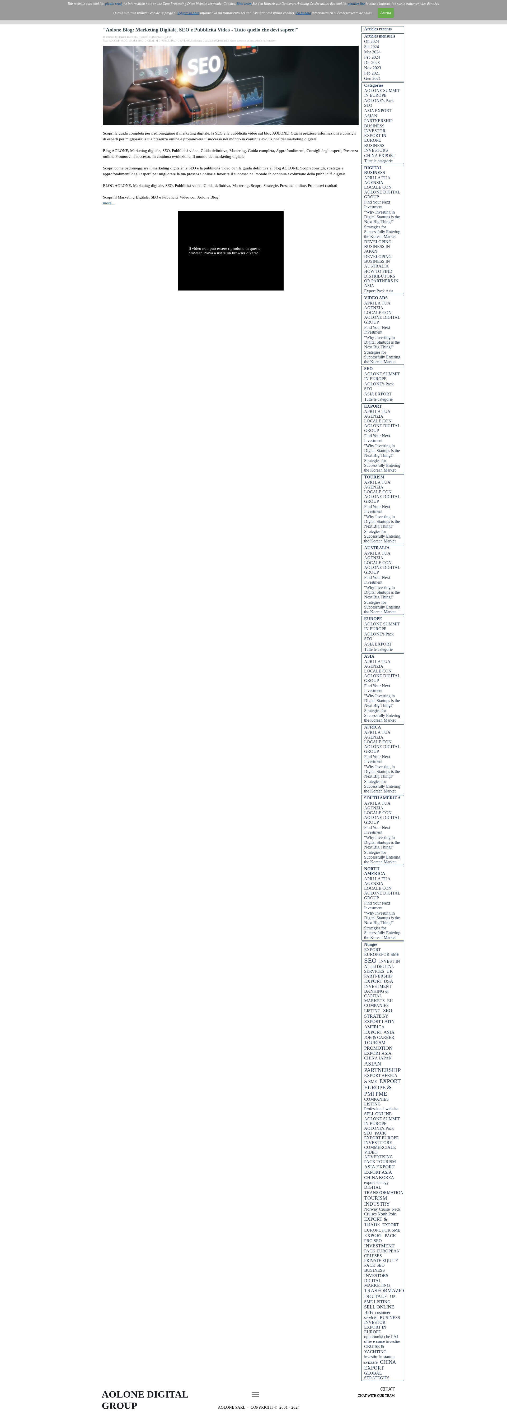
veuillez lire (356, 4)
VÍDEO (186, 40)
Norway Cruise (377, 1209)
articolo (258, 40)
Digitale (207, 40)
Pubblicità (223, 40)
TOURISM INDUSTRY (377, 1201)
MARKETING (136, 40)
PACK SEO (374, 1265)
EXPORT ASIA (379, 1032)
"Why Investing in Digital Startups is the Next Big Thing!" (382, 217)
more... (109, 203)
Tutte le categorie (378, 161)
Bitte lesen (244, 4)
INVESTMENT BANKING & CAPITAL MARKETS (378, 993)
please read (113, 4)
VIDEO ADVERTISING (378, 1154)
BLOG (124, 40)
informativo (270, 40)
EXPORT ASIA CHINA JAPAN (378, 1055)
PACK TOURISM (380, 1161)
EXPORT (373, 1235)
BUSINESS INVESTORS (376, 148)
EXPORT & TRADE (375, 1221)
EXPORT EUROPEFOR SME (381, 952)
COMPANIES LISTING (376, 1101)
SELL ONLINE (378, 1113)
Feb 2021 (372, 73)
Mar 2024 (372, 52)
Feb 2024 (372, 57)
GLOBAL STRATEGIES (376, 1375)
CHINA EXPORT (379, 155)
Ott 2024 (371, 41)
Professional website (381, 1109)
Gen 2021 (372, 78)
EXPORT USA (378, 981)
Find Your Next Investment (377, 204)
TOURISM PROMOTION (378, 1045)
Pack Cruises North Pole (382, 1211)
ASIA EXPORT (378, 110)
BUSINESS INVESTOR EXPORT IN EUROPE (375, 133)
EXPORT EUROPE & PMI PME (382, 1087)
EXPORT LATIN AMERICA (379, 1024)
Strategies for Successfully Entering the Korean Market (382, 232)
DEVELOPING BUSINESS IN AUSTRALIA (378, 261)
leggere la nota (188, 13)
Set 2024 (371, 46)
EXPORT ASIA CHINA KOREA (379, 1175)
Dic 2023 (372, 62)
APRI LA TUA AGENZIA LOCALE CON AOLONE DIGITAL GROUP (382, 187)
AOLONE (114, 40)
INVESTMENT (379, 1245)
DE (179, 40)
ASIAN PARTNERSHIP (378, 118)
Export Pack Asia (378, 291)
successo (241, 40)
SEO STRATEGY (378, 1013)
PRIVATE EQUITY (381, 1260)
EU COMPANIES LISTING (378, 1005)
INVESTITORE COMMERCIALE (380, 1145)
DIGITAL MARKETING (377, 1283)
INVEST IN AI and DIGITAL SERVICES (382, 966)
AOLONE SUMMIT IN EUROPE (382, 93)
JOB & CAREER (379, 1037)
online (250, 40)
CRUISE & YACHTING (375, 1349)
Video (233, 40)
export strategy (376, 1182)
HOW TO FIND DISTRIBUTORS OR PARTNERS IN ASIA (381, 278)
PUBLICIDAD (169, 40)
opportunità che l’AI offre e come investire (382, 1339)
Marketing (196, 40)
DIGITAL (150, 40)
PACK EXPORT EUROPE (381, 1135)
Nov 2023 (372, 68)
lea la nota (303, 13)
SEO (158, 40)
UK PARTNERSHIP (378, 973)
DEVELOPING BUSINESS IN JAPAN (378, 246)
